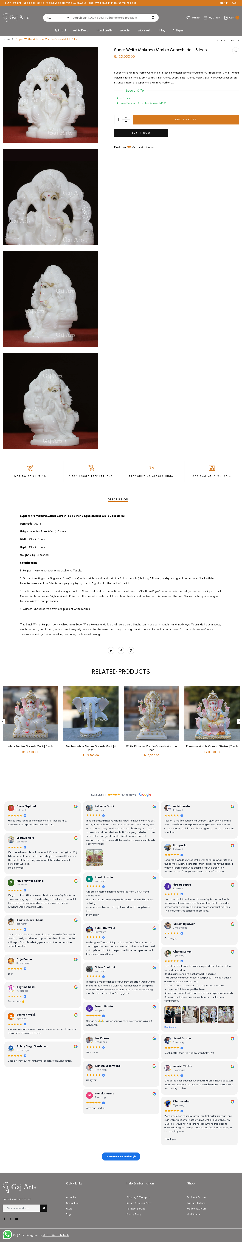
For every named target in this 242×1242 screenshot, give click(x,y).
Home (6, 39)
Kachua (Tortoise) (196, 1203)
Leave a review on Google (121, 1156)
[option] (30, 722)
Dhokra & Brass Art (197, 1197)
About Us (71, 1197)
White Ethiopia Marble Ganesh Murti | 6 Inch (151, 748)
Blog (68, 1214)
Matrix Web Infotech (56, 1235)
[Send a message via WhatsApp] (7, 1234)
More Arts (145, 30)
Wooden (125, 30)
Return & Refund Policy (138, 1203)
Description (118, 499)
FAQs (69, 1208)
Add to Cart (186, 119)
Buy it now (141, 132)
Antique (177, 30)
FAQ (234, 3)
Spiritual (60, 30)
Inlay (162, 30)
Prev (222, 41)
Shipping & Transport (138, 1197)
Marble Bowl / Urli (196, 1208)
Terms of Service (135, 1208)
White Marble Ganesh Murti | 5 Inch (30, 746)
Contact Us (72, 1203)
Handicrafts (105, 30)
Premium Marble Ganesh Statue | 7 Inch (212, 746)
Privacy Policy (133, 1214)
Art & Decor (81, 30)
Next (233, 41)
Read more (170, 1027)
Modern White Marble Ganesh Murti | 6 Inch (91, 748)
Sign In (224, 3)
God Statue (193, 1214)
